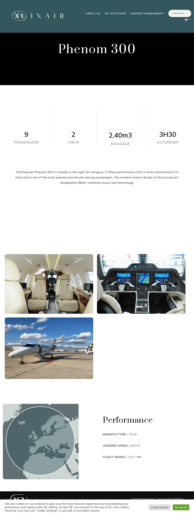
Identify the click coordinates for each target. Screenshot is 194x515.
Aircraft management (147, 13)
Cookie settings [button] (160, 507)
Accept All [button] (181, 507)
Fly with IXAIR (115, 13)
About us (93, 13)
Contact (178, 13)
